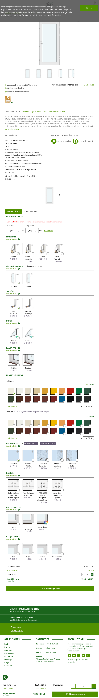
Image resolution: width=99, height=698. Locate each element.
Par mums (8, 656)
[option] (49, 42)
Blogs (6, 662)
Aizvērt (89, 8)
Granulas (8, 650)
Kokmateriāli (9, 653)
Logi (6, 644)
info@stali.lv (16, 631)
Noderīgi (8, 659)
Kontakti (8, 666)
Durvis (7, 647)
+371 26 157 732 (52, 644)
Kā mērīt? (48, 230)
